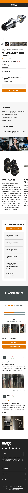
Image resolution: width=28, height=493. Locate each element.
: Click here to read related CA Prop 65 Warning (14, 132)
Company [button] (5, 479)
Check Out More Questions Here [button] (10, 274)
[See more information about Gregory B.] (23, 357)
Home (3, 49)
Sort (14, 352)
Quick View (6, 81)
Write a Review (17, 347)
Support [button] (4, 474)
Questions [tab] (12, 339)
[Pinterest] (6, 448)
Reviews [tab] (4, 339)
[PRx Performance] (14, 5)
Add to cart (14, 90)
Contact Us (14, 228)
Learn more (5, 67)
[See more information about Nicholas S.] (23, 396)
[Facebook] (13, 448)
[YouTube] (16, 448)
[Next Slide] (25, 328)
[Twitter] (2, 448)
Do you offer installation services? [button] (12, 243)
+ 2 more (21, 428)
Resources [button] (5, 468)
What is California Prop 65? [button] (12, 257)
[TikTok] (19, 448)
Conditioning (9, 49)
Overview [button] (6, 108)
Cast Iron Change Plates (15, 77)
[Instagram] (9, 448)
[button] (2, 5)
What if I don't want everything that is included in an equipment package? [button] (12, 266)
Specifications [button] (8, 126)
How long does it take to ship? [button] (12, 236)
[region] (14, 328)
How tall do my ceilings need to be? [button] (11, 250)
